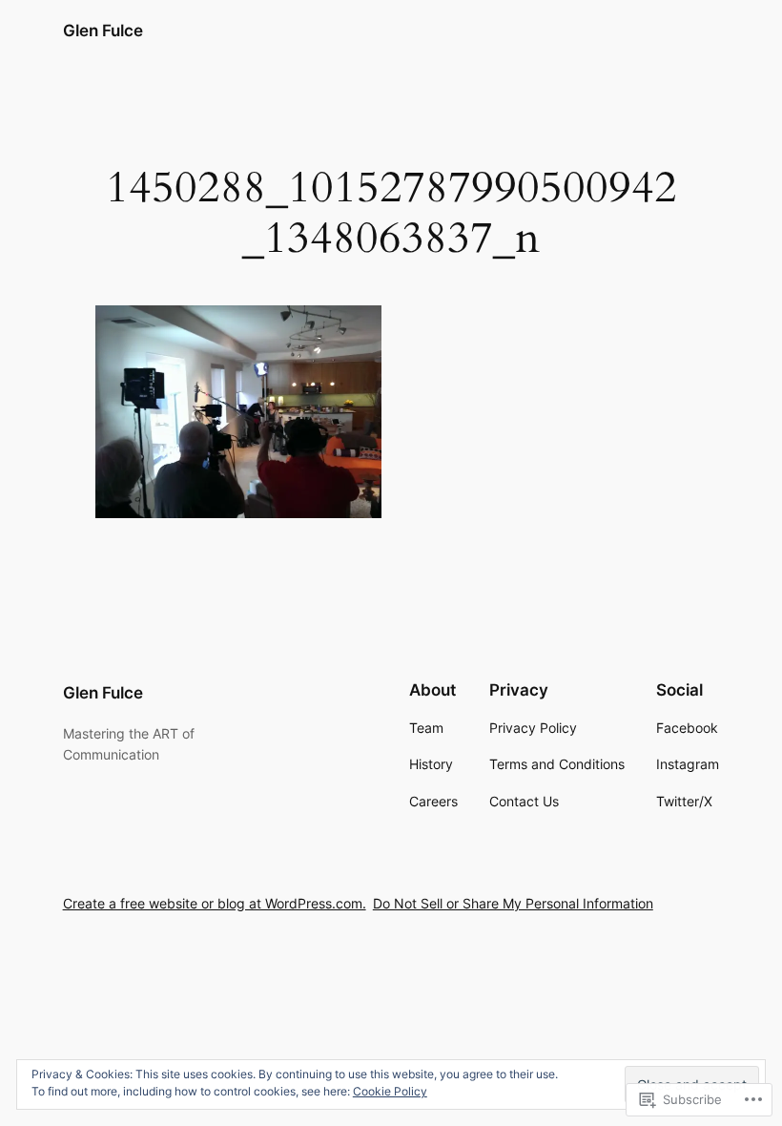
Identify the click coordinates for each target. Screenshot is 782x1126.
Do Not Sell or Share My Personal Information (513, 903)
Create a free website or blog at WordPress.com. (214, 903)
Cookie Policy (390, 1091)
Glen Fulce (103, 30)
